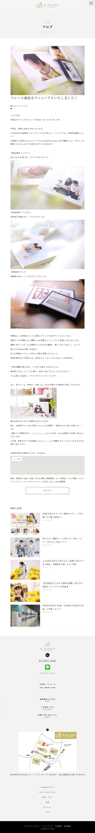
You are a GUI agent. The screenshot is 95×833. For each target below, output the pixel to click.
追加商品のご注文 (47, 700)
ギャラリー (47, 807)
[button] (91, 3)
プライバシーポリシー (32, 826)
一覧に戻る (46, 490)
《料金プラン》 (43, 441)
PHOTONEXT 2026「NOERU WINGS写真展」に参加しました (63, 607)
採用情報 (67, 826)
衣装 (47, 802)
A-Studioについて (47, 787)
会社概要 (58, 826)
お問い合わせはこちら (47, 716)
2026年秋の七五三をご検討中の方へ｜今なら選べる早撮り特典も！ (63, 515)
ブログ (47, 812)
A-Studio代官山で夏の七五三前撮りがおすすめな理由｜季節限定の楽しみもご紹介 (63, 562)
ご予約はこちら (47, 708)
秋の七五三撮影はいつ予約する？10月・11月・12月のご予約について (62, 540)
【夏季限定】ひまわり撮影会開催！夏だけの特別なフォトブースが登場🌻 (63, 585)
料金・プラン (47, 797)
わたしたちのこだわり (47, 792)
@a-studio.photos (47, 673)
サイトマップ (48, 826)
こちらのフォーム (38, 433)
